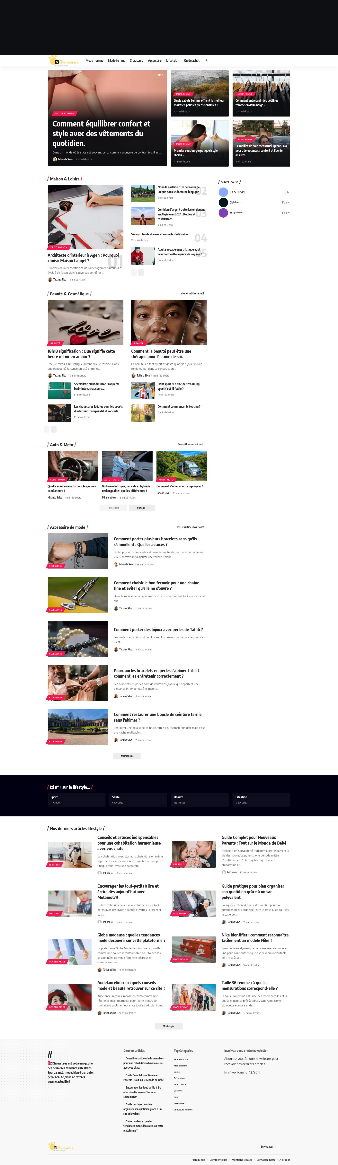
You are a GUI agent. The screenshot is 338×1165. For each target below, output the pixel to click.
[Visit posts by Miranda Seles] (55, 159)
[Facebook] (254, 192)
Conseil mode (57, 962)
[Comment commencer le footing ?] (143, 413)
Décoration (58, 247)
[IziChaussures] (63, 60)
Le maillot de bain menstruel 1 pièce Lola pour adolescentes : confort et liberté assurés (261, 150)
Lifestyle (241, 797)
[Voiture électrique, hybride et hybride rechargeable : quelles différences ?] (127, 466)
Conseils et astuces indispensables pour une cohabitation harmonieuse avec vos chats (129, 842)
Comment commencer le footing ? (179, 406)
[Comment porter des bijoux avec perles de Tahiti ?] (78, 639)
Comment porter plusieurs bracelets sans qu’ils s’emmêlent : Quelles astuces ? (155, 541)
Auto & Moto (61, 444)
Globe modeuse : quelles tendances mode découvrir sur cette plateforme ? (131, 937)
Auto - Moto (57, 480)
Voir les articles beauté (192, 293)
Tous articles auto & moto (191, 444)
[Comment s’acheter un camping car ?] (181, 466)
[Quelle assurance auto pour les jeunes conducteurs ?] (73, 466)
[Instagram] (254, 213)
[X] (254, 202)
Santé (116, 797)
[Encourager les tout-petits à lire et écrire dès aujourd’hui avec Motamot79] (70, 904)
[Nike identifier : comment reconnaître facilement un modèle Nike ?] (194, 949)
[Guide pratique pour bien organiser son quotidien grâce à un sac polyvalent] (194, 904)
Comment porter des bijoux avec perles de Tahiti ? (158, 629)
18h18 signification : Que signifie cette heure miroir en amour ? (81, 353)
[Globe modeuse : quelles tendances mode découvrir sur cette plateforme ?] (70, 952)
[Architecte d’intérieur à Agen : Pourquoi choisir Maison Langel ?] (85, 217)
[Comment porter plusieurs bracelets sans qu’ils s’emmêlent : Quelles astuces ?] (78, 551)
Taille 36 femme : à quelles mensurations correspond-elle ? (250, 985)
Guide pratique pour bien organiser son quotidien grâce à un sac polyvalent (253, 891)
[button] (206, 60)
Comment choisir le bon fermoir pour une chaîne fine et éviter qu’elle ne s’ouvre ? (156, 585)
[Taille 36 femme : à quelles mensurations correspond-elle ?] (194, 997)
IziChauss (107, 873)
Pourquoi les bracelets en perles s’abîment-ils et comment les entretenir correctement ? (156, 673)
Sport (54, 797)
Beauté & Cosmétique (69, 293)
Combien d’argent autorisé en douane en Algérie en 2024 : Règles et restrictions (181, 214)
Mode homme (64, 113)
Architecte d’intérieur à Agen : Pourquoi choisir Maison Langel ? (83, 257)
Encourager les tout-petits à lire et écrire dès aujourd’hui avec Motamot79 (128, 891)
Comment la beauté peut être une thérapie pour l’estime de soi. (161, 353)
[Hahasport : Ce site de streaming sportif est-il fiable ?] (143, 390)
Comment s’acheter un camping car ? (179, 486)
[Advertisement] (169, 27)
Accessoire (55, 566)
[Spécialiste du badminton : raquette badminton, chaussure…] (59, 390)
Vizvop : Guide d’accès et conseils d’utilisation (160, 234)
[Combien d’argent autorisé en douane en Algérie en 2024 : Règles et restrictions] (143, 216)
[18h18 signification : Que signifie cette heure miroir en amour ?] (85, 322)
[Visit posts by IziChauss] (99, 873)
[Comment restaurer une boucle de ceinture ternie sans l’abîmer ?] (78, 727)
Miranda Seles (65, 159)
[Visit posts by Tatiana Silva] (50, 279)
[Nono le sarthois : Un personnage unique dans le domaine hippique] (143, 193)
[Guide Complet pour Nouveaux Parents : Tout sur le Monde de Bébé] (194, 854)
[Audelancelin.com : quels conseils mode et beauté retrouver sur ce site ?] (70, 997)
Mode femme (183, 94)
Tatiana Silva (59, 279)
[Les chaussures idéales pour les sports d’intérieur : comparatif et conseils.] (59, 413)
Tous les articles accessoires (190, 527)
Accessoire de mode (67, 527)
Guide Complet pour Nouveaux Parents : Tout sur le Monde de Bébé (254, 840)
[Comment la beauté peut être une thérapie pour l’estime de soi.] (169, 322)
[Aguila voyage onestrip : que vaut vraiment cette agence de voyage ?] (143, 256)
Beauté (55, 343)
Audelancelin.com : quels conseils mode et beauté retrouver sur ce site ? (131, 985)
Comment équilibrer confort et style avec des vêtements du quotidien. (101, 133)
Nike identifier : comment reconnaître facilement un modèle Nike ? (255, 937)
